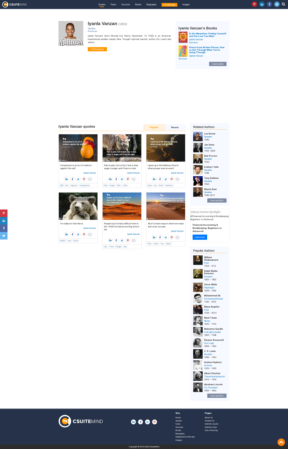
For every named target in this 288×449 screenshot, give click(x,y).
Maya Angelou (211, 306)
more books (218, 64)
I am (69, 241)
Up (155, 185)
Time (111, 247)
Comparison (85, 185)
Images (186, 4)
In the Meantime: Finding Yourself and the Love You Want (207, 35)
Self (61, 185)
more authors (217, 200)
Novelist (208, 354)
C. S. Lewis (210, 351)
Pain (119, 185)
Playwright (209, 287)
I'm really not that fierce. (72, 223)
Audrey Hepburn (213, 362)
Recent (174, 127)
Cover (156, 244)
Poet (206, 263)
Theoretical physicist (214, 376)
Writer (207, 321)
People (118, 247)
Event (161, 185)
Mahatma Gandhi (213, 329)
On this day (169, 4)
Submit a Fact (211, 427)
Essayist (208, 276)
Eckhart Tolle (211, 167)
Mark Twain (210, 317)
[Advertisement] (144, 98)
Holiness (169, 185)
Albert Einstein (212, 373)
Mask (168, 244)
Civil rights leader (212, 332)
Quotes (102, 4)
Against (74, 185)
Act (67, 185)
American (92, 31)
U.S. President (211, 387)
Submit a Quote (211, 424)
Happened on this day (185, 437)
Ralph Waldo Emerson (211, 272)
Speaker (92, 28)
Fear (105, 185)
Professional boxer (213, 298)
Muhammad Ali (212, 295)
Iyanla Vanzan (196, 39)
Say (125, 247)
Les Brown (209, 133)
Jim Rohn (209, 144)
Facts (113, 4)
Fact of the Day (211, 430)
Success (125, 4)
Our (162, 244)
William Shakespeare (211, 258)
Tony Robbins (211, 178)
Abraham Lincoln (213, 384)
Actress (208, 365)
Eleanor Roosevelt (214, 340)
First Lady (209, 343)
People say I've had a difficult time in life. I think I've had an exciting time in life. (121, 226)
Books (138, 4)
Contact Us (209, 421)
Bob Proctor (210, 156)
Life (105, 247)
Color (125, 185)
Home (178, 417)
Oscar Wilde (210, 284)
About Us (209, 417)
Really (62, 241)
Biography (151, 4)
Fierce (76, 241)
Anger (112, 185)
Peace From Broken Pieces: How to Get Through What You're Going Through (206, 50)
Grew (150, 185)
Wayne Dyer (210, 189)
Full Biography (97, 49)
